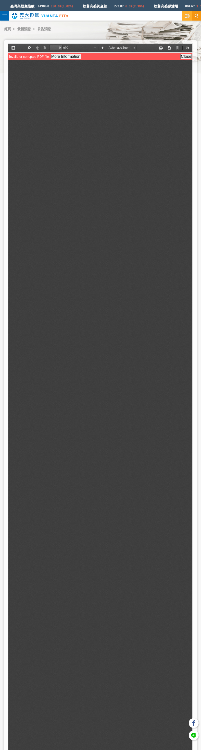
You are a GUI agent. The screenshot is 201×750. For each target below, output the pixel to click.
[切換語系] (187, 16)
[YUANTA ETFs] (54, 16)
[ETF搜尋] (196, 16)
